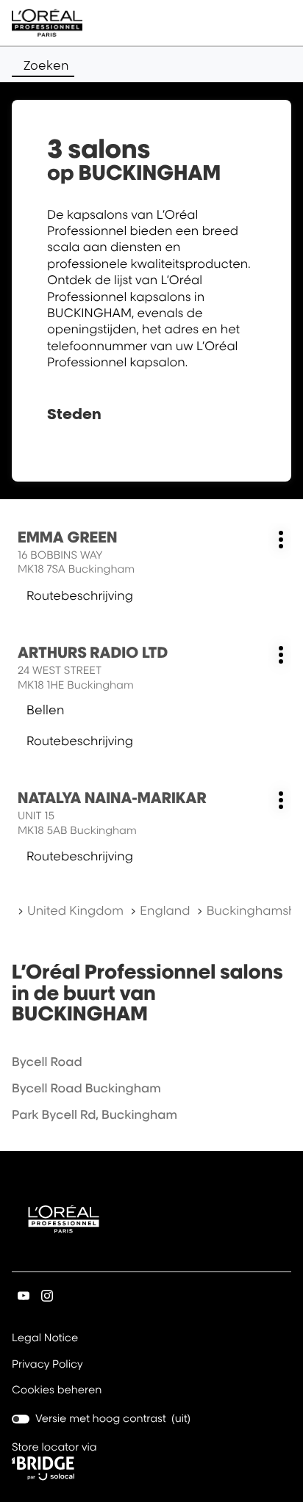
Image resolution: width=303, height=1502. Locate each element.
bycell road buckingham (86, 1088)
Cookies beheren (57, 1390)
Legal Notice (45, 1339)
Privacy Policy (47, 1365)
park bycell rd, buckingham (94, 1114)
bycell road (47, 1061)
